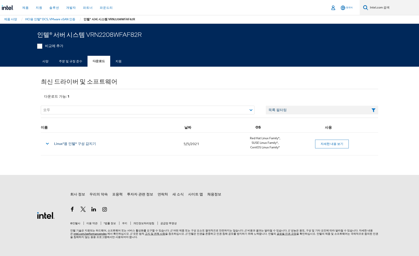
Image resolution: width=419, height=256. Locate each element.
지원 (118, 61)
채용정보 (214, 194)
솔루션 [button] (54, 8)
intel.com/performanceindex (90, 233)
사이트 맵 (195, 194)
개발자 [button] (71, 8)
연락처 (163, 194)
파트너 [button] (88, 8)
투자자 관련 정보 (140, 194)
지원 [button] (39, 8)
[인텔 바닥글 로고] (46, 215)
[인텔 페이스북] (72, 210)
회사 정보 (77, 194)
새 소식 (178, 194)
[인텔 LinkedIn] (94, 210)
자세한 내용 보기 (332, 144)
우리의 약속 (98, 194)
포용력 (117, 194)
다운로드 (99, 61)
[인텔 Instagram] (104, 210)
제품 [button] (25, 8)
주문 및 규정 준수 (70, 61)
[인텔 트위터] (83, 210)
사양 (45, 61)
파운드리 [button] (106, 8)
